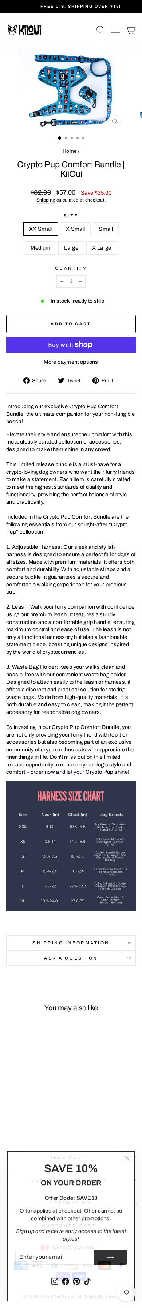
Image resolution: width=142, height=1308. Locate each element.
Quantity (71, 268)
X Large (101, 248)
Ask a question (71, 958)
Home (69, 151)
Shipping (45, 200)
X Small (75, 229)
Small (106, 229)
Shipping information (71, 943)
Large (71, 248)
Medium (40, 248)
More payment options (71, 362)
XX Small (40, 229)
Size (71, 216)
